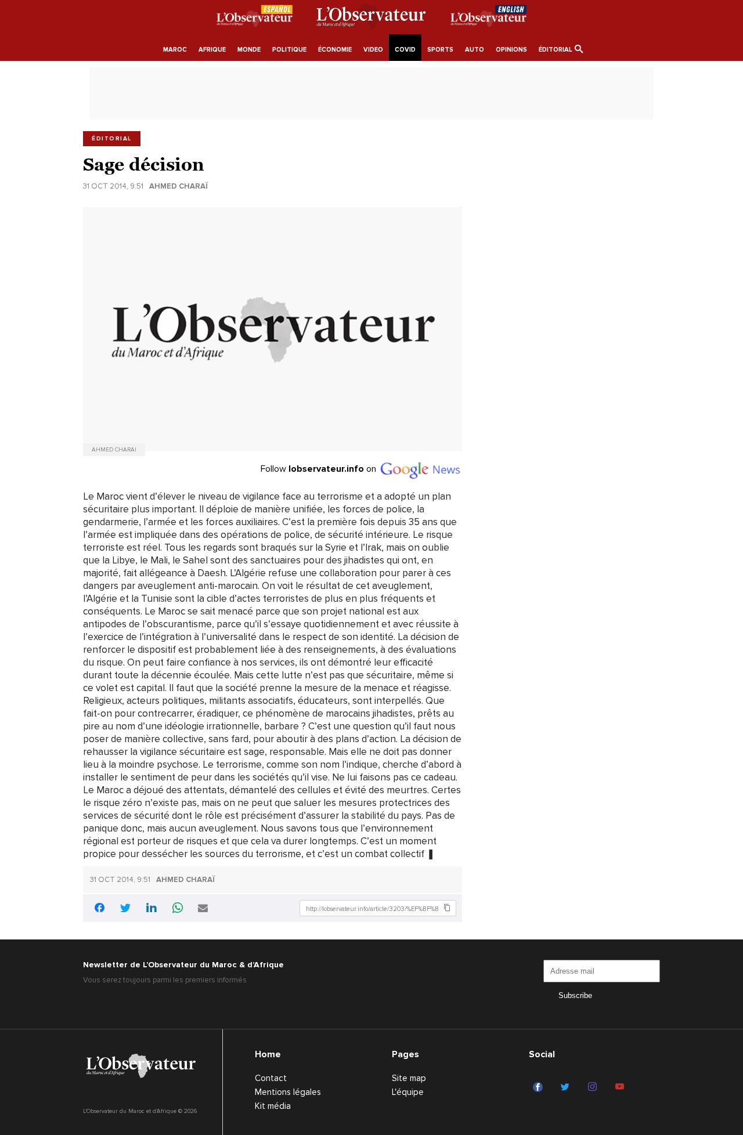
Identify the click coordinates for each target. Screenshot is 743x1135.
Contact (271, 1078)
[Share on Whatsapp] (177, 909)
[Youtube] (621, 1087)
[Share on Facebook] (99, 909)
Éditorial (112, 138)
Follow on (319, 469)
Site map (409, 1078)
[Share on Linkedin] (151, 909)
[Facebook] (539, 1087)
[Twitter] (567, 1087)
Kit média (273, 1106)
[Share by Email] (203, 909)
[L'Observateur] (255, 18)
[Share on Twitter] (125, 909)
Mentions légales (288, 1092)
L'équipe (408, 1092)
